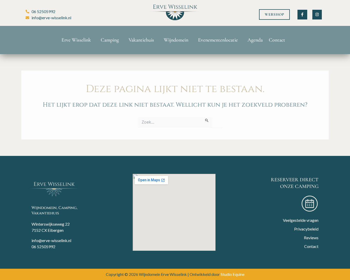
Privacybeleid (306, 228)
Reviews (311, 237)
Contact (277, 40)
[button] (274, 14)
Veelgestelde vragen (300, 220)
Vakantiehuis (141, 40)
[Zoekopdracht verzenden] (207, 119)
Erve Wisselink (76, 40)
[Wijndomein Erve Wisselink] (54, 189)
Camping (110, 40)
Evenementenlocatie (218, 40)
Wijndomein (176, 40)
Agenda (255, 40)
